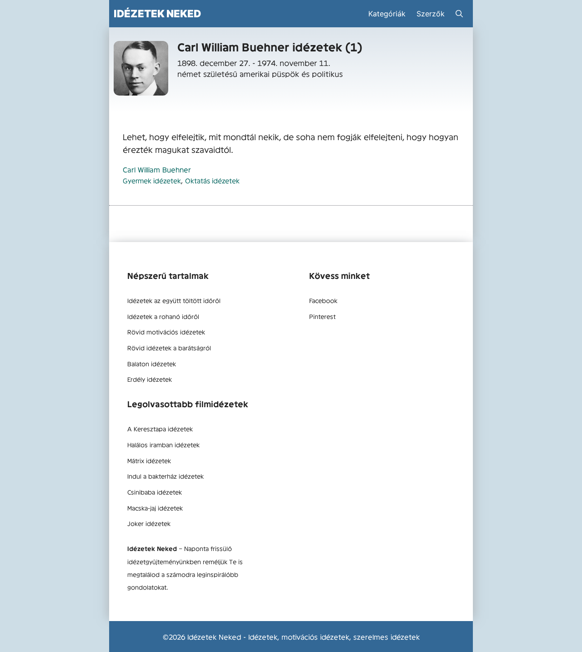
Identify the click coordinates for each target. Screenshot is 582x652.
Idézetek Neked (157, 13)
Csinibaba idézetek (154, 491)
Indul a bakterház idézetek (165, 476)
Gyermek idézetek (152, 180)
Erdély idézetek (149, 379)
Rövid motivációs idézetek (166, 331)
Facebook (323, 300)
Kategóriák (387, 13)
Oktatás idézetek (212, 180)
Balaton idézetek (151, 363)
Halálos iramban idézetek (163, 444)
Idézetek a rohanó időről (163, 316)
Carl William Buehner (157, 169)
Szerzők (430, 13)
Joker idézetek (149, 523)
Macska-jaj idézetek (155, 507)
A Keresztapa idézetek (160, 428)
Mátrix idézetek (149, 460)
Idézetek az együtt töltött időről (174, 300)
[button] (459, 14)
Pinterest (322, 316)
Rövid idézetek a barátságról (169, 347)
